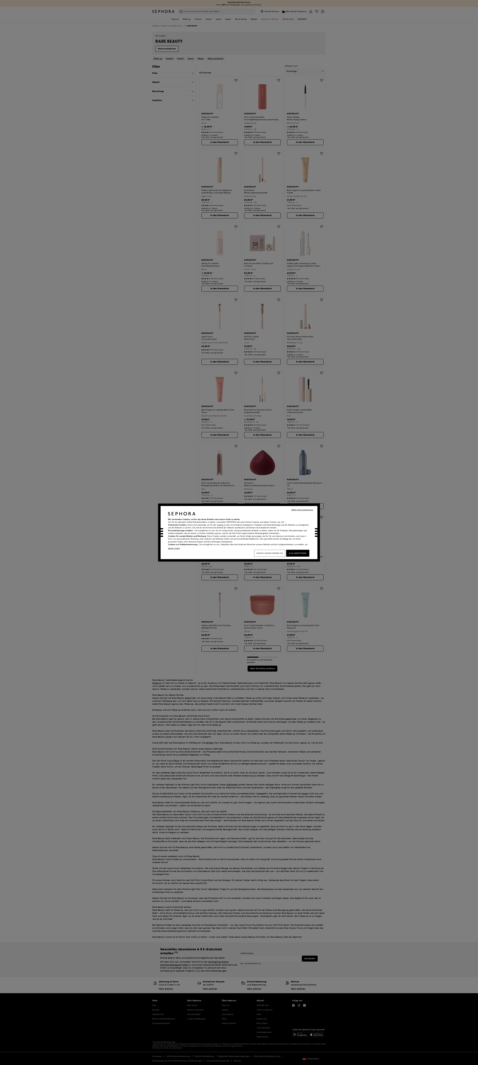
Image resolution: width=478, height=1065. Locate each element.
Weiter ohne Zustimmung (302, 510)
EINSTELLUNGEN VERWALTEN (269, 553)
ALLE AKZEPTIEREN (297, 553)
